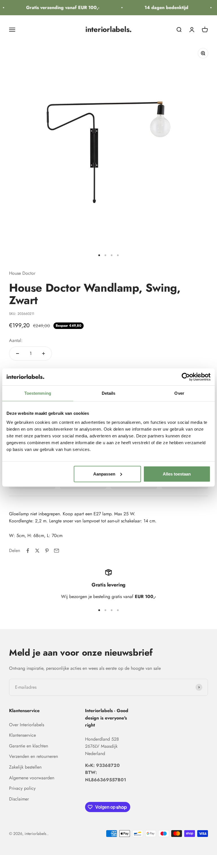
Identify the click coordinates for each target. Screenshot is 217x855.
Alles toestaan (177, 473)
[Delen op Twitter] (37, 550)
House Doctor (22, 273)
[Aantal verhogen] (43, 353)
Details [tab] (109, 393)
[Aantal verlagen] (17, 353)
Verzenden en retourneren (33, 756)
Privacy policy (22, 788)
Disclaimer (19, 799)
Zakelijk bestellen (25, 767)
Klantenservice (22, 735)
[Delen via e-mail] (56, 550)
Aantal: (16, 340)
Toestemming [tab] (37, 393)
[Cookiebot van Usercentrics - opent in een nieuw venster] (186, 377)
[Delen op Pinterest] (47, 550)
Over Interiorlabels (26, 724)
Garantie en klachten (28, 746)
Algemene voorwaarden (31, 778)
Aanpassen (104, 473)
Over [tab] (179, 393)
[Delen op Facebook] (27, 550)
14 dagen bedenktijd (164, 7)
